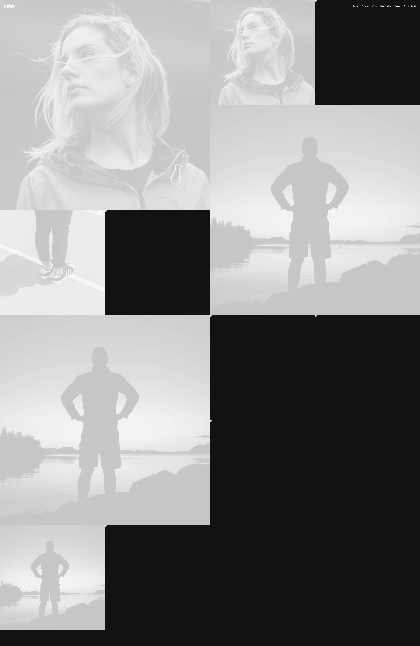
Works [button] (374, 6)
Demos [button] (355, 6)
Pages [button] (397, 6)
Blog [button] (382, 6)
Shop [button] (389, 6)
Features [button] (365, 6)
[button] (405, 6)
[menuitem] (355, 6)
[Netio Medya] (9, 6)
